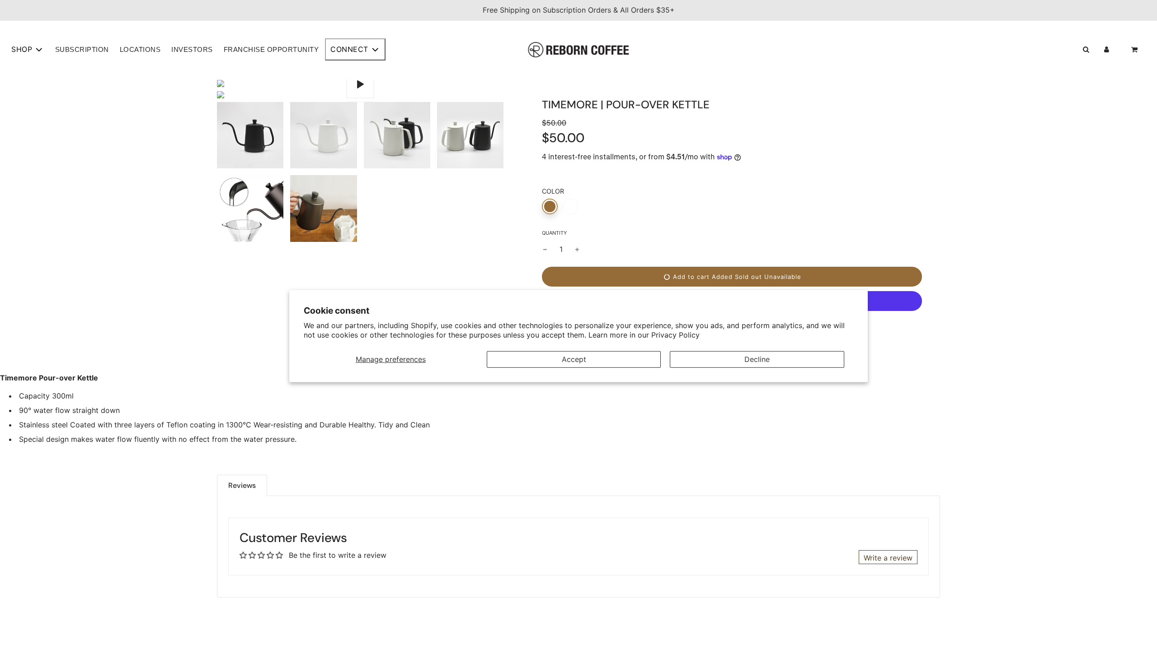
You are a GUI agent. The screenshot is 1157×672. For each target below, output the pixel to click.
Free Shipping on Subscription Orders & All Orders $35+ (579, 9)
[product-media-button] (360, 84)
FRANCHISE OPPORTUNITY (271, 49)
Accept (574, 358)
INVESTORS (192, 49)
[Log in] (1106, 49)
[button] (1086, 50)
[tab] (242, 485)
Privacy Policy (675, 334)
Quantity (554, 233)
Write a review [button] (888, 557)
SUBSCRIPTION (82, 49)
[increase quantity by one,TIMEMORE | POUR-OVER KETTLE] (577, 249)
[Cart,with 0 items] (1135, 49)
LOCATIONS (140, 49)
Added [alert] (722, 276)
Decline (757, 358)
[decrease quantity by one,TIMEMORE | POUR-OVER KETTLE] (545, 249)
